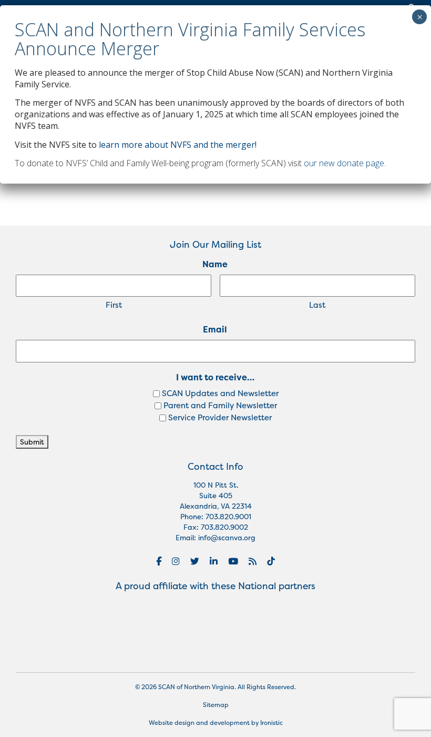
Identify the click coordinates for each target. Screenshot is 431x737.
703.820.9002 (224, 527)
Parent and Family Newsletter (220, 405)
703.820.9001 (228, 516)
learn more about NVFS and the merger (177, 144)
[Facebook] (158, 561)
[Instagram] (176, 561)
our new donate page (344, 163)
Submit (32, 442)
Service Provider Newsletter (220, 417)
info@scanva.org (226, 537)
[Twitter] (194, 561)
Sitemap (216, 705)
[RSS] (252, 561)
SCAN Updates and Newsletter (220, 393)
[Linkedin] (214, 561)
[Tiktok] (271, 561)
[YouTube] (233, 561)
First (114, 304)
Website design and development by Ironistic (216, 723)
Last (317, 304)
